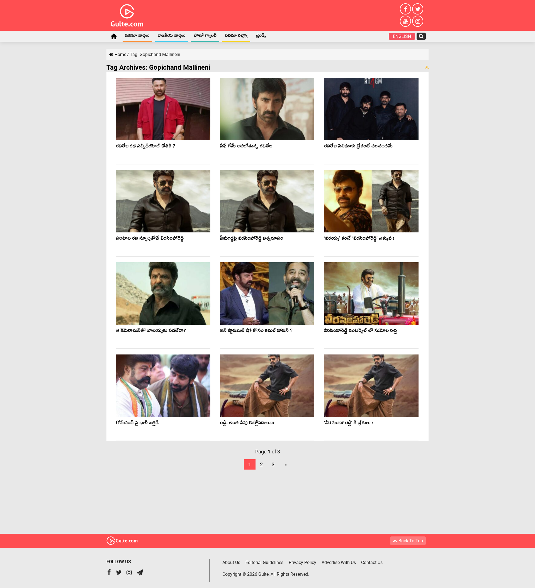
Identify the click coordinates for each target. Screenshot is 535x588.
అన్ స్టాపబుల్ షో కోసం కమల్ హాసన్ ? (256, 331)
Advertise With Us (339, 562)
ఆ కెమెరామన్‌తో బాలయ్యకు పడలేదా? (151, 331)
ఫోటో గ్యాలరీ (205, 36)
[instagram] (417, 21)
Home (113, 36)
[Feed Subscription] (427, 67)
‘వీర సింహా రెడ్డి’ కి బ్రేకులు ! (348, 423)
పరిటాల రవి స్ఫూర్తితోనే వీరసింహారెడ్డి (150, 239)
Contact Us (372, 562)
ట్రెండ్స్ (261, 36)
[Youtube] (405, 21)
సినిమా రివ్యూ (236, 36)
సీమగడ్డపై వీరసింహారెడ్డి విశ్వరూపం (251, 239)
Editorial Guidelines (264, 562)
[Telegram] (140, 573)
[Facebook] (405, 8)
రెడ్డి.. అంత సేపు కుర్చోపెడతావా (247, 423)
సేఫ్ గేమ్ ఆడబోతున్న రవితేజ (246, 147)
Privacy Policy (302, 562)
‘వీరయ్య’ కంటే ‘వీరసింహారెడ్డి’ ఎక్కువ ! (359, 239)
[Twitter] (417, 8)
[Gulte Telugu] (127, 14)
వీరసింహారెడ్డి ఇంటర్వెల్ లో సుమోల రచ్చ (360, 331)
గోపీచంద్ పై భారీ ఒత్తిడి (137, 423)
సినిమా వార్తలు (137, 36)
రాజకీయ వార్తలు (171, 36)
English (402, 36)
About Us (231, 562)
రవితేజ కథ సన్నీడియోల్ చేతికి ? (145, 147)
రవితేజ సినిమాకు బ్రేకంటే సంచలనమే (358, 147)
